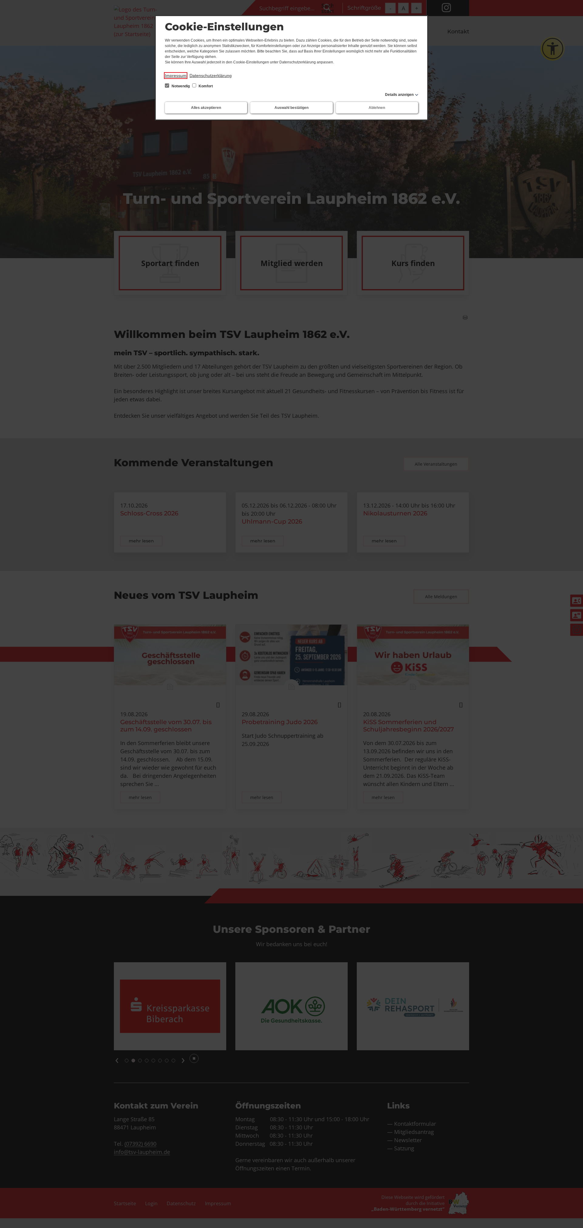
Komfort (205, 86)
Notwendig (181, 86)
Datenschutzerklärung (210, 75)
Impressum (175, 75)
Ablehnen (377, 108)
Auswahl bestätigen (291, 108)
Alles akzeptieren (206, 108)
